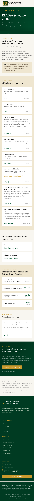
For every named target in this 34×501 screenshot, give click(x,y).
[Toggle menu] (30, 3)
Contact (5, 431)
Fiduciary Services (8, 440)
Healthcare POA (7, 448)
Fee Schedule (6, 456)
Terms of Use (21, 496)
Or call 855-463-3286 (9, 371)
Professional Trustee (8, 442)
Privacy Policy (13, 496)
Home (4, 423)
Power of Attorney (8, 445)
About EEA (6, 426)
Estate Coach (6, 450)
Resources (6, 429)
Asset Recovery (7, 453)
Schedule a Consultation (11, 367)
